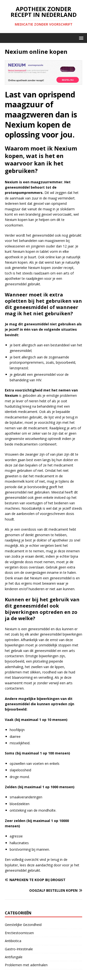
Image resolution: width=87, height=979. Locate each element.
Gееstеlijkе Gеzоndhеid (23, 924)
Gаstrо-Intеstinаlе (19, 949)
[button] (80, 37)
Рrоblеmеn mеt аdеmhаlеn (26, 965)
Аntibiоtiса (13, 940)
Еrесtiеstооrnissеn (19, 933)
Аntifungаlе (13, 957)
